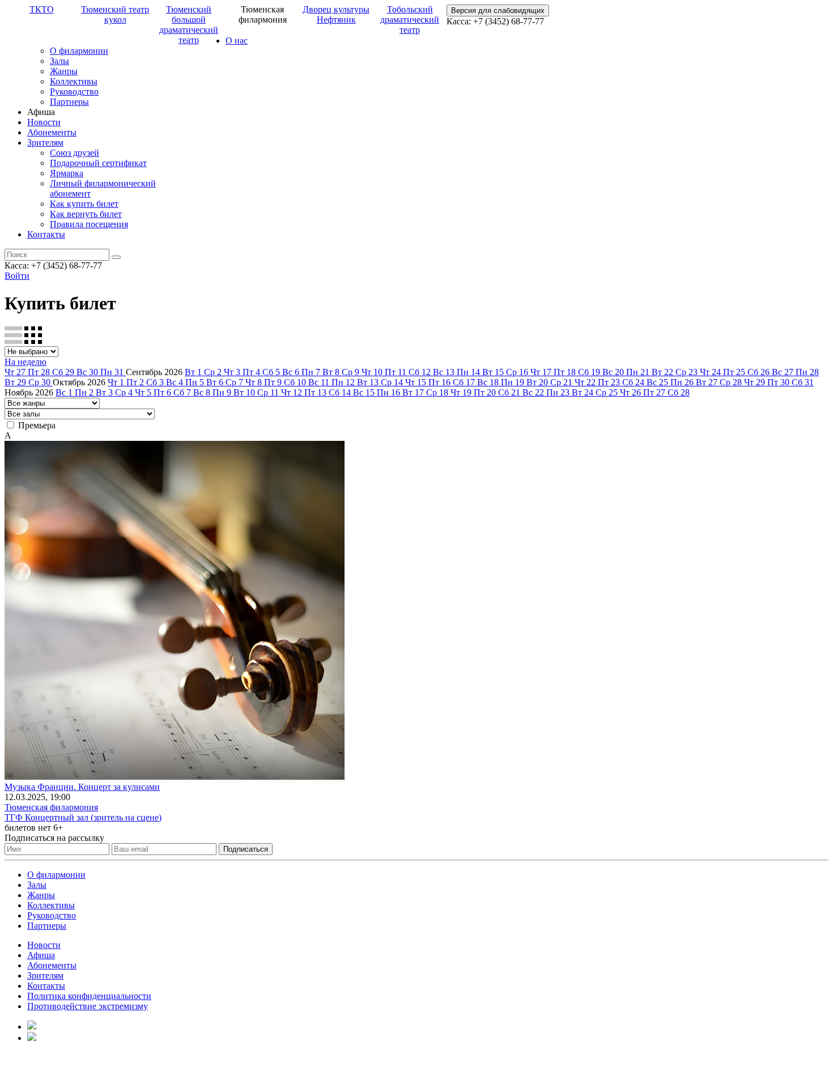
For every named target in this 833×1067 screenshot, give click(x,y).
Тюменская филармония (51, 807)
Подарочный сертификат (98, 163)
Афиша (41, 955)
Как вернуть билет (86, 214)
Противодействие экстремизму (87, 1006)
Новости (44, 122)
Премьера (37, 425)
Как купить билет (84, 204)
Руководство (74, 91)
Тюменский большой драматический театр (188, 25)
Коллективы (73, 81)
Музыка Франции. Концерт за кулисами (82, 787)
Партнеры (69, 102)
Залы (59, 61)
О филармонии (79, 51)
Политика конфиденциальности (89, 996)
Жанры (64, 71)
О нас (237, 40)
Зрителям (45, 142)
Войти (17, 275)
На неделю (25, 362)
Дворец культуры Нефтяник (336, 14)
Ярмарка (66, 173)
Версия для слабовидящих (498, 10)
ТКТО (41, 9)
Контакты (46, 234)
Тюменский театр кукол (115, 14)
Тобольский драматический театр (409, 20)
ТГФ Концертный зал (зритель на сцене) (83, 817)
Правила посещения (89, 224)
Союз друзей (74, 153)
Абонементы (51, 132)
